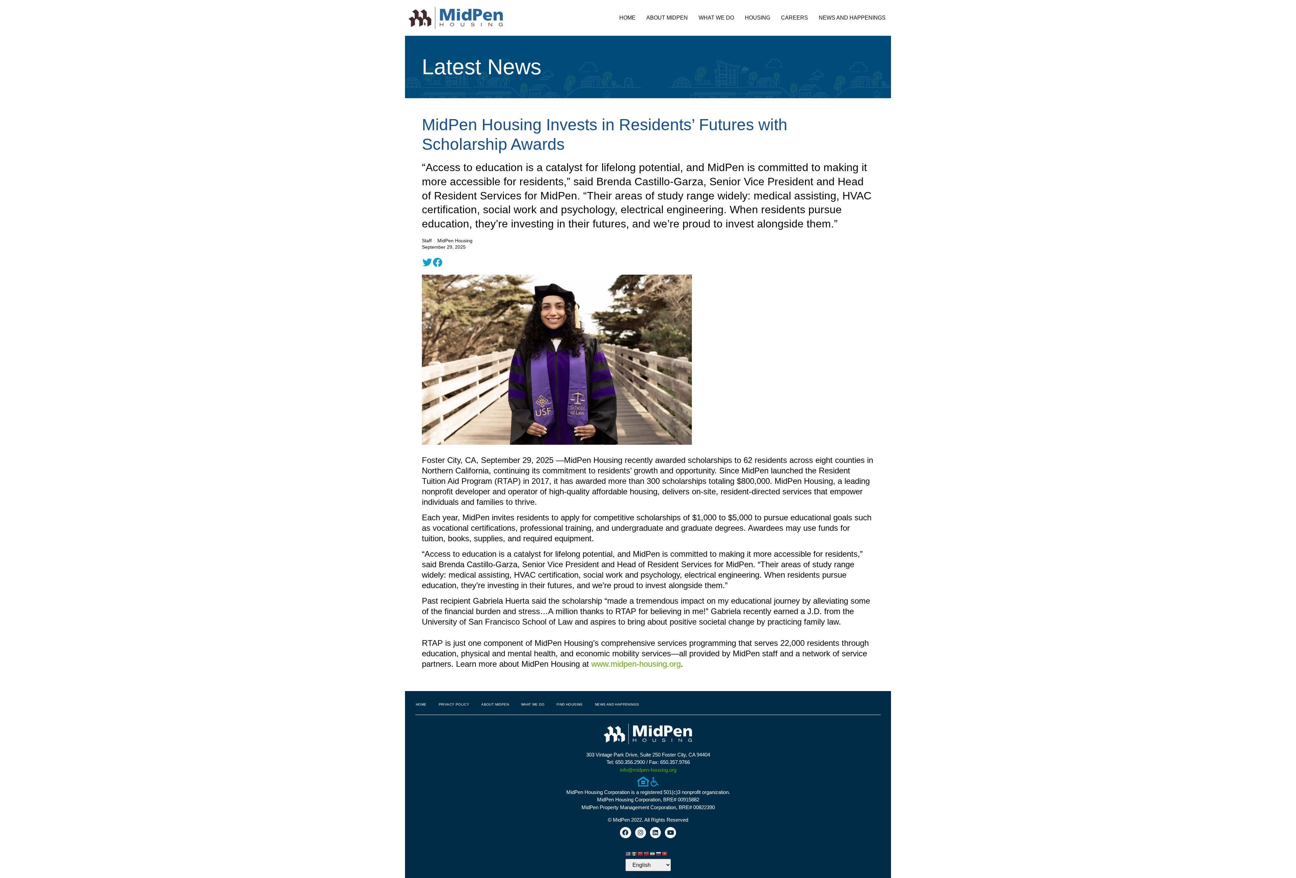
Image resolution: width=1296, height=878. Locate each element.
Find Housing (570, 704)
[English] (628, 853)
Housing (757, 18)
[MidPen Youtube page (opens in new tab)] (670, 832)
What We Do (716, 18)
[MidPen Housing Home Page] (648, 734)
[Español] (634, 853)
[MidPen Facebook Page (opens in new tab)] (625, 832)
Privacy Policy (454, 704)
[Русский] (659, 853)
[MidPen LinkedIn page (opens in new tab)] (655, 832)
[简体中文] (641, 853)
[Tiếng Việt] (665, 853)
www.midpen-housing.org (636, 663)
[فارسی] (653, 853)
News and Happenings (852, 18)
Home (627, 18)
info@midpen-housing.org (648, 770)
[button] (427, 262)
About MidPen (667, 18)
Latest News (481, 67)
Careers (794, 18)
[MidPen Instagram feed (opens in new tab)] (640, 832)
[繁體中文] (647, 853)
